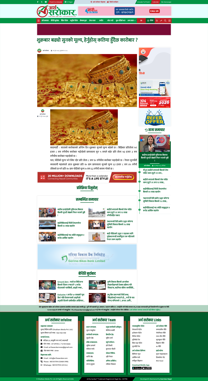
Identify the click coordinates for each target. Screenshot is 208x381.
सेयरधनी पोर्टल (137, 329)
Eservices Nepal (166, 379)
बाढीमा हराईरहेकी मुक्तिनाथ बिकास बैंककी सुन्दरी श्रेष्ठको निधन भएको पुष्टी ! (71, 212)
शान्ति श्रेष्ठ (89, 356)
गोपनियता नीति (161, 332)
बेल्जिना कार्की (110, 330)
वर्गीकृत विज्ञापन (137, 360)
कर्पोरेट (101, 20)
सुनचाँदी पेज (136, 346)
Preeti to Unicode (56, 2)
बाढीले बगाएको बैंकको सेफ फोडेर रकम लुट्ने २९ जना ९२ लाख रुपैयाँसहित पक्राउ (119, 212)
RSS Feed (159, 360)
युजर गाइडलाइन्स (161, 354)
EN (141, 20)
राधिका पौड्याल (111, 364)
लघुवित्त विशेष (74, 20)
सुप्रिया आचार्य (90, 345)
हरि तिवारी (109, 345)
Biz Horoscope (166, 2)
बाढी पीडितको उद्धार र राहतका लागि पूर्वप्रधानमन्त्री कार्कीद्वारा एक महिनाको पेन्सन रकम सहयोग (120, 236)
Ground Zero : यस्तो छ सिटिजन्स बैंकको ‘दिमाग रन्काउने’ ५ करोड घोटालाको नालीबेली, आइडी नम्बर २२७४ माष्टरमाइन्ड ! (70, 284)
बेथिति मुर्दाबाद (55, 20)
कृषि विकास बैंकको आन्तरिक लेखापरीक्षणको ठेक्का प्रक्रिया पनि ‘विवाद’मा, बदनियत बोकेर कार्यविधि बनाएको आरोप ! (120, 284)
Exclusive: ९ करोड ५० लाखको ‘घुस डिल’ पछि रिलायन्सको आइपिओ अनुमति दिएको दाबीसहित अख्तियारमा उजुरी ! (71, 297)
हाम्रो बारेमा (159, 350)
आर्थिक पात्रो (136, 357)
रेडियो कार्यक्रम (114, 2)
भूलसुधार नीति (160, 339)
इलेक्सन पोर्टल (137, 332)
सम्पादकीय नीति (161, 329)
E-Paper (70, 2)
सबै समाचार (45, 20)
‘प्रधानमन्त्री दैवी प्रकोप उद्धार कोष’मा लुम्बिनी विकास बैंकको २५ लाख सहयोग (120, 224)
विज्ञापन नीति (160, 343)
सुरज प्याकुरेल (90, 330)
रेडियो (151, 20)
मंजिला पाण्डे (90, 349)
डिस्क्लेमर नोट (160, 357)
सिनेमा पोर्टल (136, 336)
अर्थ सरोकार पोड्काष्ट (99, 2)
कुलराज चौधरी (110, 349)
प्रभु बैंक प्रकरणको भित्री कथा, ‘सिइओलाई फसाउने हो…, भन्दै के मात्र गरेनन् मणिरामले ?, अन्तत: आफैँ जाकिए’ (120, 297)
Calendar (155, 2)
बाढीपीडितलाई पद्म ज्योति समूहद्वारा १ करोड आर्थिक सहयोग (71, 237)
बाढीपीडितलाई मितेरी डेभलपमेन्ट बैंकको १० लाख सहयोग (69, 225)
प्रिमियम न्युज (136, 354)
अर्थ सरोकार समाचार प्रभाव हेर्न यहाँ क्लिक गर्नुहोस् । (145, 309)
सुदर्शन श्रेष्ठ (89, 338)
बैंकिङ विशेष (64, 20)
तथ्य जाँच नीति (160, 336)
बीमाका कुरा (83, 20)
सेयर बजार (92, 20)
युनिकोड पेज (136, 339)
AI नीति (158, 346)
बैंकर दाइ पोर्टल (137, 343)
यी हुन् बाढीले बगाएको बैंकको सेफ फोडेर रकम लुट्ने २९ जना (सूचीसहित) (155, 172)
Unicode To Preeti (143, 2)
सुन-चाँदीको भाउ (120, 20)
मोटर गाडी (110, 20)
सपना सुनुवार (90, 364)
